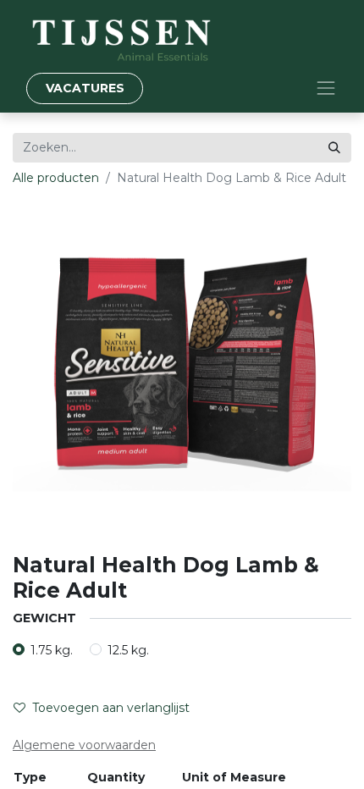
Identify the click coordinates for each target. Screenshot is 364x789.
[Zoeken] (334, 148)
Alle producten (56, 177)
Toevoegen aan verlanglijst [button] (111, 707)
